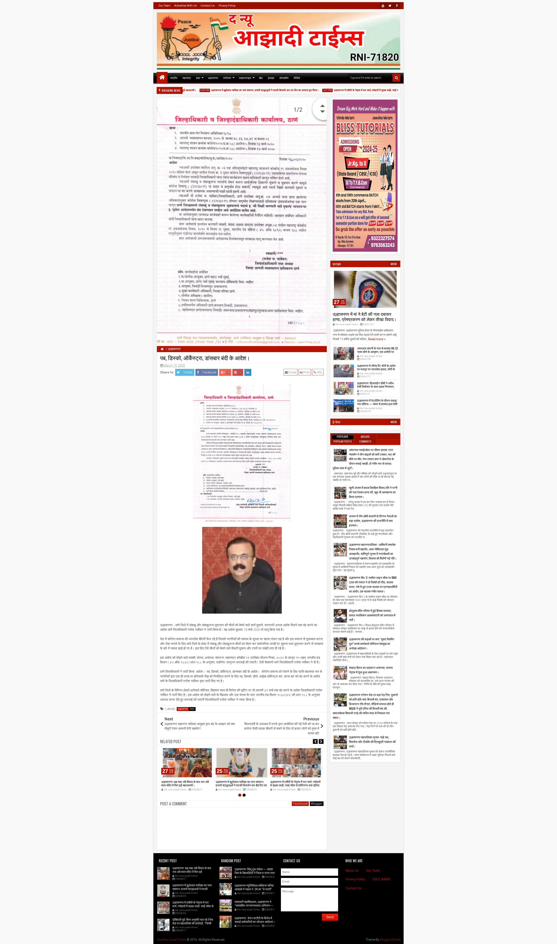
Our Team (164, 5)
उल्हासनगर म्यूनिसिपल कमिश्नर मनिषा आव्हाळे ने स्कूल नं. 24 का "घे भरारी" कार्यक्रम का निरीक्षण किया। (254, 889)
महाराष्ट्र (187, 78)
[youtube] (382, 5)
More (394, 264)
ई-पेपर (336, 422)
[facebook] (396, 5)
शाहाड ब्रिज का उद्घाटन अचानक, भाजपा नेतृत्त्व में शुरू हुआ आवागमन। (371, 669)
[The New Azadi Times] (162, 77)
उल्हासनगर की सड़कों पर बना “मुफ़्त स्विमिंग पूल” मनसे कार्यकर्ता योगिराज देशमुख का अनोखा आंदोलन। (371, 643)
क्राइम (271, 78)
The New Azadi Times (171, 939)
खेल (261, 78)
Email (292, 372)
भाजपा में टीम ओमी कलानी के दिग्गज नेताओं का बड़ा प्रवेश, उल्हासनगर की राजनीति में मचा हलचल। (373, 520)
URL (319, 372)
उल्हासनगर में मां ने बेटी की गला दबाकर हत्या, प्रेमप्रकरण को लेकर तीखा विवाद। (364, 316)
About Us (352, 870)
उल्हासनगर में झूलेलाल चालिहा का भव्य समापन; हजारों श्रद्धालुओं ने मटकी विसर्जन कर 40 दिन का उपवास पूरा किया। (245, 90)
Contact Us (208, 5)
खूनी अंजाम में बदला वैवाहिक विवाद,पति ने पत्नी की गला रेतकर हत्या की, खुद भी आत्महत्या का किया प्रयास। (373, 492)
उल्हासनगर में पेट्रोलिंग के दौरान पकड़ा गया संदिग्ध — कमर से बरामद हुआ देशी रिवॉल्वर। (377, 404)
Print (306, 372)
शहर (198, 78)
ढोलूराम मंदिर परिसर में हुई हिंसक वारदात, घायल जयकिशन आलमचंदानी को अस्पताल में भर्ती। (372, 615)
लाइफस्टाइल (245, 78)
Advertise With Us (185, 5)
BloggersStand (390, 939)
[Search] (396, 78)
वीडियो (297, 78)
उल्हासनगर (213, 78)
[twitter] (389, 5)
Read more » (377, 339)
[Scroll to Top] (550, 937)
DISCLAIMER (381, 879)
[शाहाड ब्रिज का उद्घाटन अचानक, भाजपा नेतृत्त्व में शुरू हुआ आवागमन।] (340, 672)
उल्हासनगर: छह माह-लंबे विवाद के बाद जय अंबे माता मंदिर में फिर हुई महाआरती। (185, 783)
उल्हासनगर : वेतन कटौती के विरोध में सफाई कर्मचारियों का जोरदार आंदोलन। (255, 920)
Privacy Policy (227, 5)
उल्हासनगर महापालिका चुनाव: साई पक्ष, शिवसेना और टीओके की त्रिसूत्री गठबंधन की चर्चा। (372, 741)
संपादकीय (284, 78)
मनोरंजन (227, 78)
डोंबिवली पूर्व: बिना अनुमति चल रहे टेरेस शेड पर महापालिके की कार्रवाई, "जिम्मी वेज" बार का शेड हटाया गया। (192, 923)
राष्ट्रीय (173, 78)
